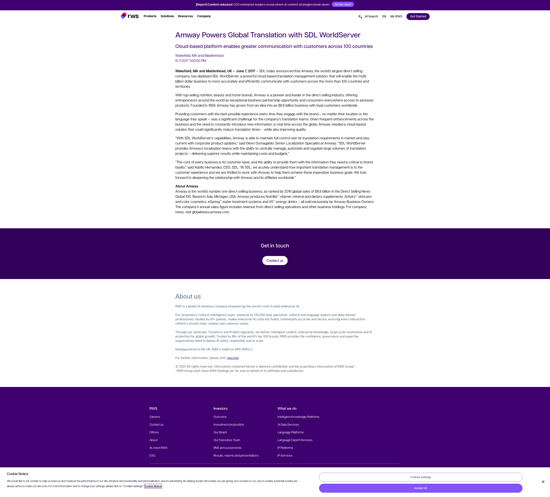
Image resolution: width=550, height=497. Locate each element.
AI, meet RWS (159, 447)
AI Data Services (288, 424)
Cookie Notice (153, 486)
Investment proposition (229, 424)
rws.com (233, 358)
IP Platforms (285, 447)
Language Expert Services (295, 440)
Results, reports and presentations (236, 455)
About (153, 440)
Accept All (420, 488)
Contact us (156, 424)
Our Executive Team (227, 440)
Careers (155, 417)
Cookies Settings (420, 477)
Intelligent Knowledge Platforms (298, 417)
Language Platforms (291, 432)
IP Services (285, 455)
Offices (154, 432)
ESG (152, 455)
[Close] (543, 481)
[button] (129, 16)
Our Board (220, 432)
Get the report (343, 4)
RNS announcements (227, 447)
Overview (220, 417)
